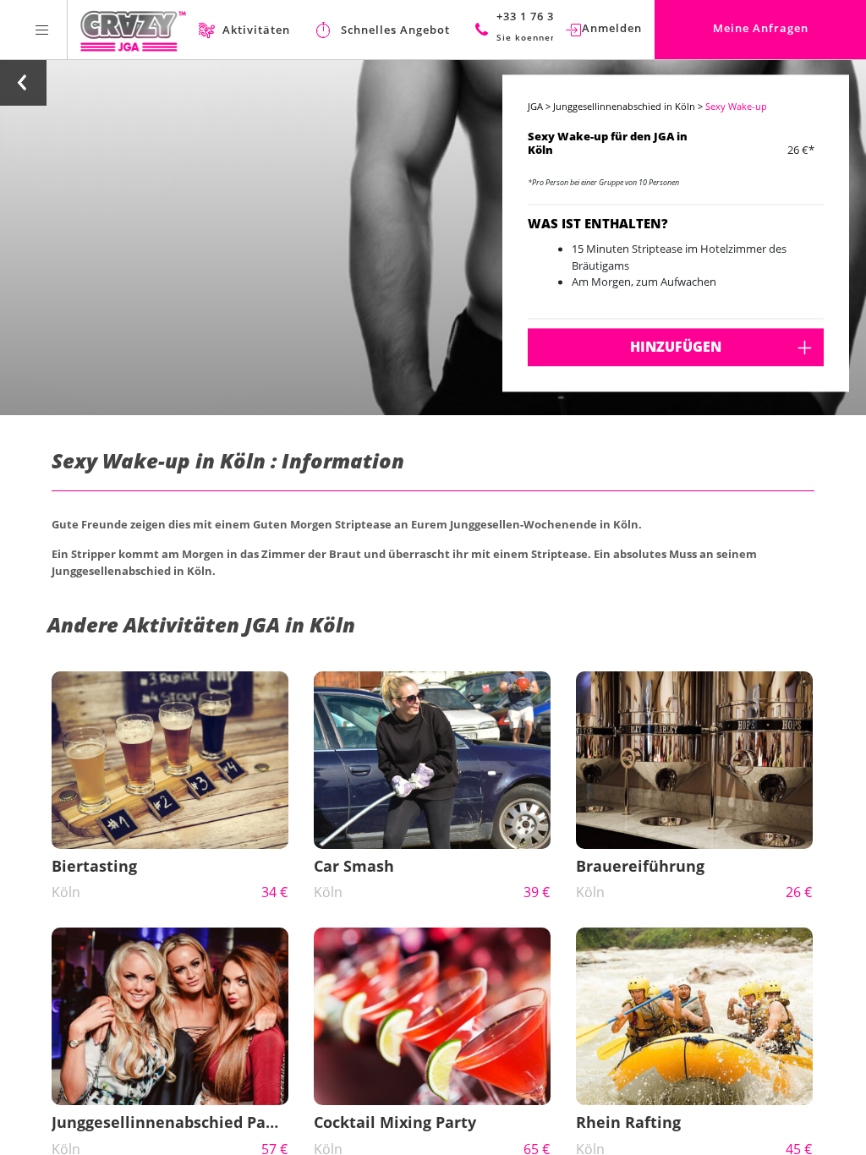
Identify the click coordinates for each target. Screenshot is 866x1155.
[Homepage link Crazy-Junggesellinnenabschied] (133, 29)
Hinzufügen (675, 346)
